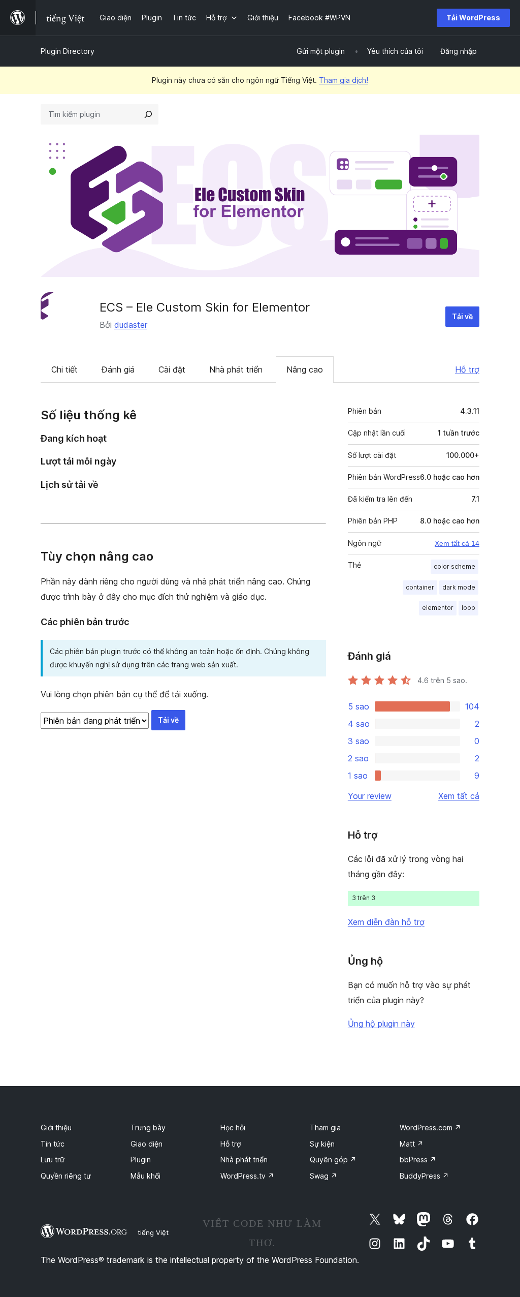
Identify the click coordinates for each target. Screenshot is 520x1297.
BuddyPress (424, 1175)
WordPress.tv (247, 1175)
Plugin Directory (67, 51)
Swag (323, 1175)
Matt (412, 1143)
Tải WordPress (473, 17)
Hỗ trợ (467, 369)
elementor (437, 607)
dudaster (130, 325)
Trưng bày (148, 1127)
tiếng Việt (153, 1232)
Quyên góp (333, 1159)
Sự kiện (322, 1143)
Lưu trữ (52, 1159)
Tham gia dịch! (343, 80)
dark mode (458, 587)
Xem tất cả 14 (457, 543)
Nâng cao (304, 369)
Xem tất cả (458, 796)
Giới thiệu (56, 1127)
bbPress (418, 1159)
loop (468, 607)
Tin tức (52, 1143)
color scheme (454, 566)
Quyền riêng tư (66, 1175)
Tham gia (325, 1127)
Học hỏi (232, 1127)
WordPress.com (430, 1127)
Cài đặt (171, 369)
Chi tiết (64, 369)
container (420, 587)
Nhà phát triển (236, 369)
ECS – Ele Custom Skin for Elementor (205, 307)
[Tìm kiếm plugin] (148, 114)
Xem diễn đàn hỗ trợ (386, 922)
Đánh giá (118, 369)
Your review (370, 796)
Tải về (462, 316)
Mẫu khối (145, 1175)
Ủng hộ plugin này (381, 1023)
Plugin (141, 1159)
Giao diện (146, 1143)
